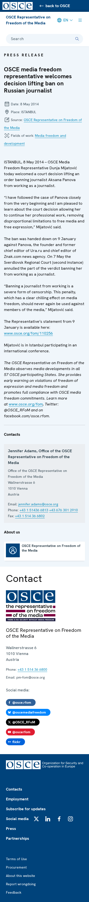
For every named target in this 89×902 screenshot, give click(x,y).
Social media (17, 818)
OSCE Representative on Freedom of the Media (28, 20)
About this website (20, 875)
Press (11, 828)
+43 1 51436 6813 (34, 510)
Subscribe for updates (26, 808)
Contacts (14, 789)
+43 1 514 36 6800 (32, 669)
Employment (17, 799)
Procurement (16, 867)
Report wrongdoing (21, 884)
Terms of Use (16, 859)
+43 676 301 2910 (63, 510)
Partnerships (17, 838)
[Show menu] (80, 20)
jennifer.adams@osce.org (38, 504)
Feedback (13, 892)
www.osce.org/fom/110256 (28, 333)
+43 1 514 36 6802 (30, 516)
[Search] (77, 39)
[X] (36, 819)
